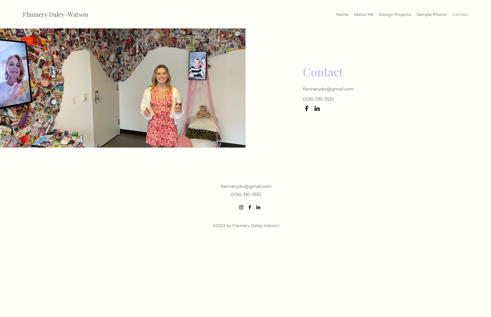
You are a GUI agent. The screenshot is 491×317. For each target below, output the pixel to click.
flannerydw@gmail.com (328, 89)
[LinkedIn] (317, 108)
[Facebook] (306, 108)
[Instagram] (241, 207)
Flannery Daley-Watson (55, 14)
